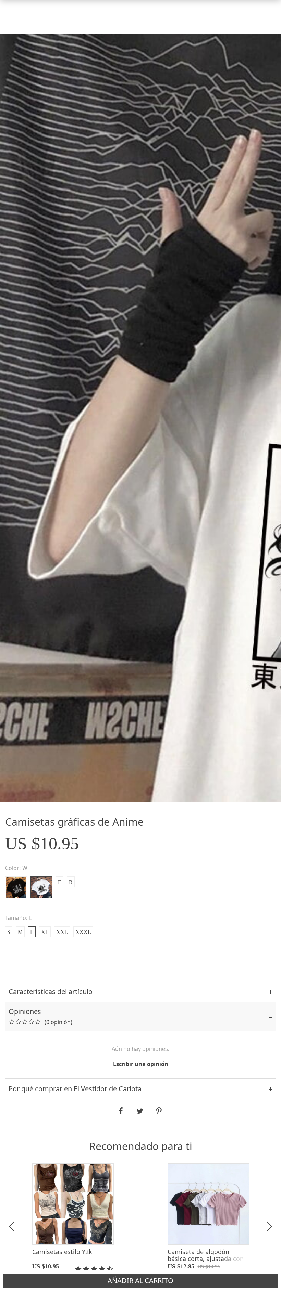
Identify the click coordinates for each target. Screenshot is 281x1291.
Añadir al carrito (140, 1280)
